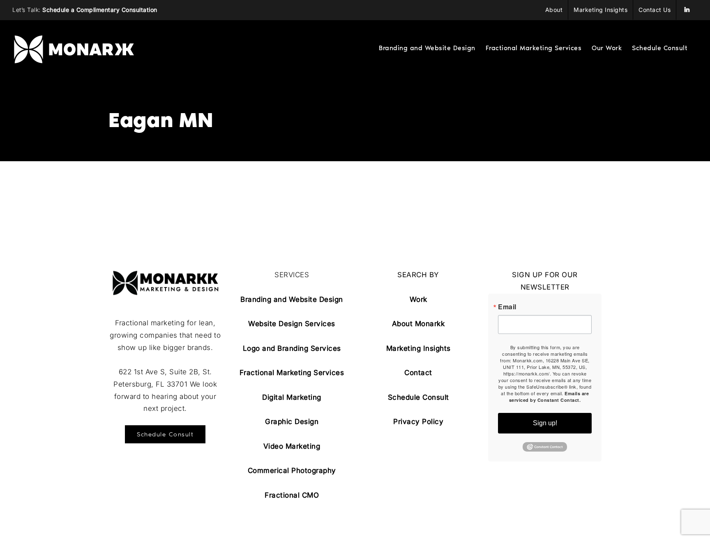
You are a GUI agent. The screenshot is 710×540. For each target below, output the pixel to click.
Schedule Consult (418, 397)
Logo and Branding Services (292, 348)
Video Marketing (291, 446)
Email (507, 307)
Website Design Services (291, 324)
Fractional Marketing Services (292, 372)
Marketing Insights (418, 348)
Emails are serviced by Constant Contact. (549, 396)
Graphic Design (291, 421)
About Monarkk (418, 324)
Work (418, 299)
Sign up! (545, 422)
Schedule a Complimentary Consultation (99, 9)
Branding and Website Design (291, 299)
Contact (418, 372)
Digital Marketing (291, 397)
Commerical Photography (292, 470)
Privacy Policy (418, 421)
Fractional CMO (292, 495)
